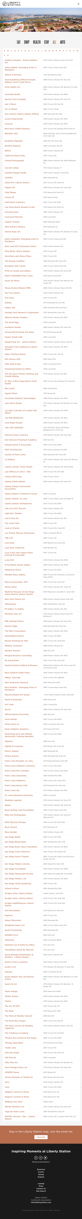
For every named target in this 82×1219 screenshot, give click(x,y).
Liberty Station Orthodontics (18, 504)
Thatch (8, 1001)
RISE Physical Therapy (15, 822)
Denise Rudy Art (12, 232)
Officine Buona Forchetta (17, 714)
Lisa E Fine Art (12, 518)
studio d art (10, 967)
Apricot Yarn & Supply (15, 99)
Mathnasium (10, 604)
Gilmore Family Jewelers (16, 317)
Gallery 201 (10, 308)
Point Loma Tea (12, 790)
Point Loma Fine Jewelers (17, 771)
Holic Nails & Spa (13, 364)
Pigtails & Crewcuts (14, 746)
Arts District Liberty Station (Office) (22, 114)
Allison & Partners (13, 75)
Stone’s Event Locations (16, 962)
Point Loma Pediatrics (15, 781)
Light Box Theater (13, 513)
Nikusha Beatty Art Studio (17, 695)
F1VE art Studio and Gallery (18, 271)
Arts (62, 42)
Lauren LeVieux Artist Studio (18, 467)
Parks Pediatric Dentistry (16, 729)
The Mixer (9, 1011)
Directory (41, 1169)
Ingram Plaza (11, 393)
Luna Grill (9, 560)
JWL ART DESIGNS (14, 428)
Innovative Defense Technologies (20, 398)
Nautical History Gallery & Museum (21, 665)
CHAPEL (9, 178)
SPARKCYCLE (11, 935)
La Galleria (10, 459)
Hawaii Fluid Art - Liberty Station (20, 342)
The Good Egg (11, 322)
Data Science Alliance (15, 227)
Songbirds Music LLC (15, 925)
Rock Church (11, 827)
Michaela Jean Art (13, 614)
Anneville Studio (12, 94)
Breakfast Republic (14, 141)
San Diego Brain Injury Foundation (21, 847)
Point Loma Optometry (16, 776)
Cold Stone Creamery (15, 202)
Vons (7, 1087)
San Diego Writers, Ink (15, 879)
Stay (46, 42)
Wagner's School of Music (17, 1092)
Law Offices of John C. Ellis (18, 472)
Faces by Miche (12, 281)
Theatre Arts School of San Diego (20, 1038)
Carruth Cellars (12, 168)
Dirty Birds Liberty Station (17, 251)
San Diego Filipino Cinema (17, 864)
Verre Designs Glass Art (16, 1067)
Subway (8, 972)
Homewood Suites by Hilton (18, 369)
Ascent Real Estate (14, 119)
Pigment (9, 741)
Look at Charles (12, 528)
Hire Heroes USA (12, 359)
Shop (26, 42)
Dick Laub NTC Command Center (20, 246)
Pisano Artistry (12, 756)
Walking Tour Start (13, 1102)
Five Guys (9, 298)
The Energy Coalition (15, 261)
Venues (41, 1174)
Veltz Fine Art (11, 1062)
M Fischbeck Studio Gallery (17, 565)
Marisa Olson (11, 587)
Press (41, 1186)
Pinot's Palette (11, 751)
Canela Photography (14, 160)
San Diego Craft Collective (17, 852)
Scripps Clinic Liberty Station (18, 893)
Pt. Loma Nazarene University (19, 795)
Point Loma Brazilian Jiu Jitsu (19, 761)
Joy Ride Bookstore (14, 418)
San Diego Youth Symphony (18, 883)
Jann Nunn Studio (13, 403)
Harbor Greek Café (13, 337)
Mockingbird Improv (14, 636)
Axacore (9, 124)
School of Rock (12, 888)
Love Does (9, 543)
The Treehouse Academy (16, 1033)
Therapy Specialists (14, 1043)
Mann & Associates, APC (16, 582)
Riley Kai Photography (15, 815)
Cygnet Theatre (12, 222)
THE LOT (9, 538)
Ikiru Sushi (10, 388)
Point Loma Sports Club (16, 785)
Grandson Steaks (13, 327)
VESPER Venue (12, 1072)
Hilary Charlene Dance (15, 354)
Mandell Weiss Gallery (15, 575)
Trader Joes (10, 1048)
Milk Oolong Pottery (14, 621)
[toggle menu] (78, 4)
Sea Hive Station (12, 910)
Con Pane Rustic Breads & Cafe (19, 207)
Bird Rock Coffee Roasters (17, 129)
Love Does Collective (14, 548)
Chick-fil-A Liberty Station (17, 183)
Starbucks (9, 940)
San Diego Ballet (12, 837)
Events (41, 1172)
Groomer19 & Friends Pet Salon (19, 332)
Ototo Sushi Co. (12, 724)
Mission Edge (11, 626)
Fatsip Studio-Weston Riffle (18, 288)
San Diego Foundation (15, 869)
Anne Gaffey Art (12, 87)
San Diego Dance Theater (17, 857)
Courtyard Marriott (14, 217)
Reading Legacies (13, 800)
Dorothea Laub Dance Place (18, 256)
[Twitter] (45, 1158)
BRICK (8, 151)
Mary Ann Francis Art (15, 599)
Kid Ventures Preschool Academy (21, 440)
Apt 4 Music (10, 104)
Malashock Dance (13, 570)
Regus (8, 805)
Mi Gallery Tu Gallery (14, 609)
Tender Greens (11, 996)
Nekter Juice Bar (13, 678)
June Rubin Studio (13, 423)
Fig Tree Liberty (12, 293)
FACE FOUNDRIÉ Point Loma (18, 276)
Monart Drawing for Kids (16, 641)
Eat (18, 42)
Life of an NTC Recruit (15, 508)
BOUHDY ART (11, 134)
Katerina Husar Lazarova (16, 435)
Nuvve (8, 709)
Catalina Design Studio (15, 173)
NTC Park (9, 704)
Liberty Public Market (15, 481)
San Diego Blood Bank (15, 842)
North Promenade (13, 700)
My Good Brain (12, 660)
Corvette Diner (12, 212)
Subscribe (41, 1137)
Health (36, 42)
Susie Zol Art (11, 984)
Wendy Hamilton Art (14, 1107)
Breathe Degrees (13, 146)
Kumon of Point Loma (15, 455)
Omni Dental (11, 719)
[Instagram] (40, 1158)
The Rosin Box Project (15, 1021)
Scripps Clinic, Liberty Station (19, 898)
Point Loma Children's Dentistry (20, 766)
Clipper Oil (10, 187)
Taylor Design (11, 991)
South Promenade (13, 930)
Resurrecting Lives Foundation (19, 810)
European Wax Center (15, 266)
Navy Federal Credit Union (17, 673)
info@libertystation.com (41, 1202)
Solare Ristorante (13, 920)
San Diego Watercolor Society (19, 874)
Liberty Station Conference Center (21, 494)
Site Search (41, 1191)
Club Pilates (10, 192)
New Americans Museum (16, 682)
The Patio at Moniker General (18, 1016)
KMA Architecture (13, 450)
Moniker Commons (13, 646)
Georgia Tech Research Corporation (22, 312)
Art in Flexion (11, 109)
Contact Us (41, 1189)
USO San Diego (12, 1053)
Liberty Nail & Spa (13, 477)
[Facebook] (36, 1158)
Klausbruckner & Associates (18, 445)
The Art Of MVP (12, 1006)
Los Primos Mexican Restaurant (20, 533)
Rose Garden (11, 832)
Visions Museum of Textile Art (19, 1077)
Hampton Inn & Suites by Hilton (20, 945)
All (54, 42)
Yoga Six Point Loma (14, 1112)
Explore (41, 1177)
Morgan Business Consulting (18, 655)
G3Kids (8, 303)
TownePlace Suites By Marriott (19, 950)
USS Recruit (10, 1058)
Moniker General (12, 651)
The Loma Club (12, 523)
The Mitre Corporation (15, 631)
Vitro (7, 1082)
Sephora (9, 915)
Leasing (41, 1184)
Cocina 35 (9, 197)
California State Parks (15, 156)
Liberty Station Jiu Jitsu (16, 499)
